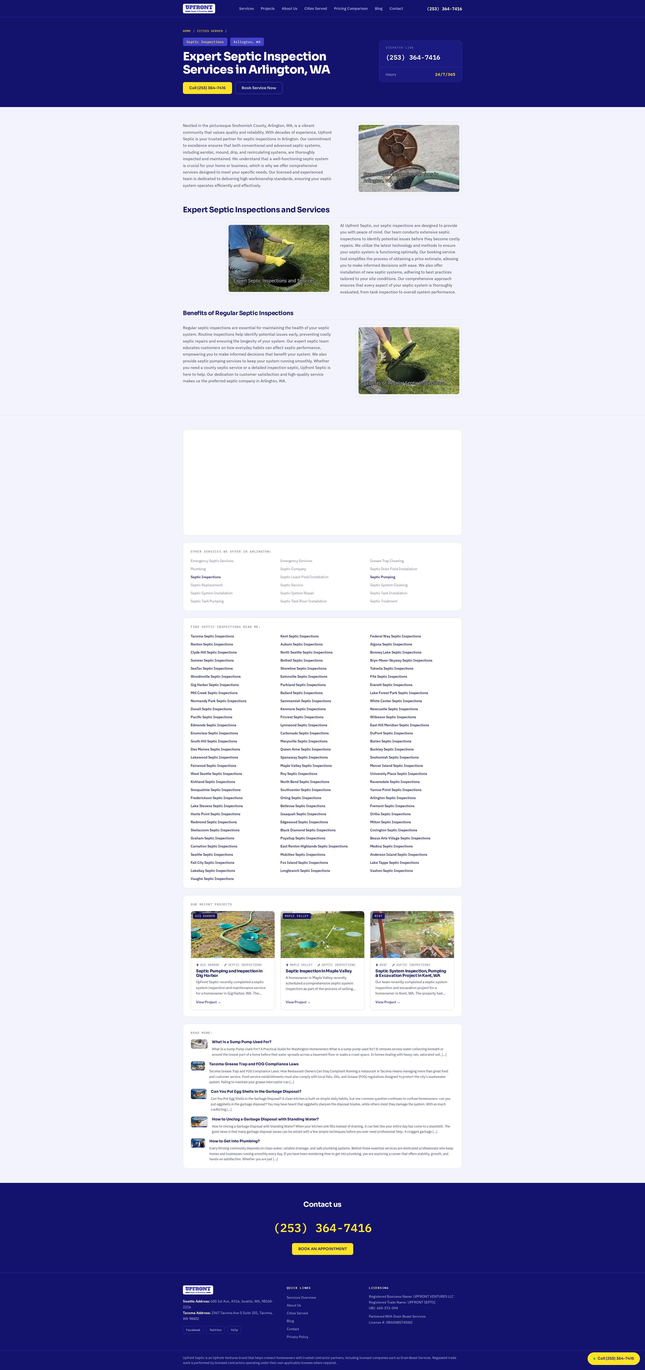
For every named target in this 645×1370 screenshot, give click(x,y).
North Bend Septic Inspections (304, 781)
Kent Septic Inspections (299, 636)
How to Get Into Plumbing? (234, 1141)
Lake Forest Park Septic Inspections (399, 693)
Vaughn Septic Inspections (212, 878)
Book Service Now (259, 88)
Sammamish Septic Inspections (305, 701)
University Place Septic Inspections (398, 773)
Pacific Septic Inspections (211, 717)
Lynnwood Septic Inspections (303, 725)
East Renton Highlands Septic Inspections (314, 846)
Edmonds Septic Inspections (213, 725)
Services (246, 8)
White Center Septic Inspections (396, 701)
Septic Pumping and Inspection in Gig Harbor (229, 973)
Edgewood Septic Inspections (304, 822)
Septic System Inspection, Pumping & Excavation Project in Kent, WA (410, 973)
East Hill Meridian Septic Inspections (399, 725)
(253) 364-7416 (444, 8)
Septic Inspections (206, 577)
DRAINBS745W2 (399, 1322)
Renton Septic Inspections (212, 644)
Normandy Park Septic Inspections (218, 701)
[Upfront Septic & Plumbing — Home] (199, 8)
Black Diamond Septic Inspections (308, 830)
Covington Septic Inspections (393, 830)
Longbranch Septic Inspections (305, 870)
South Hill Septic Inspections (214, 741)
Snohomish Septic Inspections (394, 757)
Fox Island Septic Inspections (304, 862)
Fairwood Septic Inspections (213, 765)
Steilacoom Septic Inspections (215, 830)
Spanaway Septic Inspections (304, 757)
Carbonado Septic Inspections (304, 733)
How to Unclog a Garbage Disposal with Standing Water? (265, 1119)
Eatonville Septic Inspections (303, 676)
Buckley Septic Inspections (392, 749)
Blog (378, 8)
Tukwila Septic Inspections (391, 668)
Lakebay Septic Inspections (213, 870)
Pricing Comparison (351, 8)
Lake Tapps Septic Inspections (394, 862)
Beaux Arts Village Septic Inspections (400, 838)
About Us (289, 8)
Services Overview (301, 1297)
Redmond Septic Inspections (214, 822)
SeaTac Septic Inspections (212, 668)
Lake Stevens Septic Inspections (217, 806)
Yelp (234, 1330)
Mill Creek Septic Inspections (214, 693)
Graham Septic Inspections (212, 838)
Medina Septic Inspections (391, 846)
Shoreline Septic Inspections (303, 668)
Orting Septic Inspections (300, 798)
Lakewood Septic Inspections (214, 757)
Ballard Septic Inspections (301, 693)
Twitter (215, 1330)
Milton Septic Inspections (390, 822)
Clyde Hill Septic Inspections (214, 652)
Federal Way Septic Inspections (395, 636)
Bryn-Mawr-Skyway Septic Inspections (401, 660)
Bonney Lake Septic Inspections (396, 652)
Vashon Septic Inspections (391, 870)
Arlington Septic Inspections (393, 798)
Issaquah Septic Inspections (303, 814)
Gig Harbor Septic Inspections (215, 684)
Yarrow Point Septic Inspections (396, 789)
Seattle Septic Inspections (212, 854)
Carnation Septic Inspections (214, 846)
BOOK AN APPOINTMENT (322, 1249)
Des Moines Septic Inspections (215, 749)
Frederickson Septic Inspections (217, 798)
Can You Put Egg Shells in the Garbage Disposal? (256, 1091)
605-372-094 (387, 1308)
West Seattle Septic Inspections (216, 773)
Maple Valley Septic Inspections (306, 765)
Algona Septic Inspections (391, 644)
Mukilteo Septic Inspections (302, 854)
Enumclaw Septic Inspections (214, 733)
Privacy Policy (297, 1336)
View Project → (208, 1002)
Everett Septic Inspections (391, 684)
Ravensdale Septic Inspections (395, 781)
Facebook (193, 1330)
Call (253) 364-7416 (207, 88)
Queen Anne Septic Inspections (305, 749)
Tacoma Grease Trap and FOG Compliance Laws (254, 1064)
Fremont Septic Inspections (392, 806)
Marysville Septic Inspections (304, 741)
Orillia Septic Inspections (390, 814)
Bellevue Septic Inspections (302, 806)
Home (187, 31)
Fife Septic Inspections (388, 676)
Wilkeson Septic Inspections (393, 717)
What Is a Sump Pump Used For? (241, 1042)
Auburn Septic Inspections (301, 644)
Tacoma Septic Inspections (212, 636)
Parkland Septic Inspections (303, 684)
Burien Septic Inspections (390, 741)
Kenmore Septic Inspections (303, 709)
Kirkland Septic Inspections (213, 781)
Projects (268, 8)
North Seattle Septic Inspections (306, 652)
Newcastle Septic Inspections (394, 709)
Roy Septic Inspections (298, 773)
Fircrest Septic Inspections (302, 717)
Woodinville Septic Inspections (216, 676)
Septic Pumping (382, 577)
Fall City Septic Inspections (212, 862)
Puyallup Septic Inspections (302, 838)
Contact (396, 8)
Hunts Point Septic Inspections (215, 814)
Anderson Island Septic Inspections (398, 854)
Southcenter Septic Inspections (305, 789)
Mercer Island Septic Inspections (396, 765)
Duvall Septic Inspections (211, 709)
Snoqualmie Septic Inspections (216, 789)
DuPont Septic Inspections (391, 733)
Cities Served (315, 8)
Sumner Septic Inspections (212, 660)
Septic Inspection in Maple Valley (318, 971)
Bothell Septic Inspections (301, 660)
